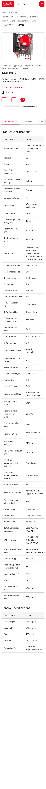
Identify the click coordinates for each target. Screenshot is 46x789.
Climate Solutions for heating (14, 16)
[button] (30, 4)
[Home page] (8, 4)
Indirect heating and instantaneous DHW (19, 20)
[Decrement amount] (4, 99)
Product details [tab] (11, 121)
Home (4, 12)
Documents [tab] (28, 121)
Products (13, 12)
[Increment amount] (14, 99)
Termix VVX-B (7, 25)
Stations (32, 16)
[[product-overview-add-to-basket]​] (22, 100)
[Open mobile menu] (41, 4)
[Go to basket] (24, 4)
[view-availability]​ (29, 106)
